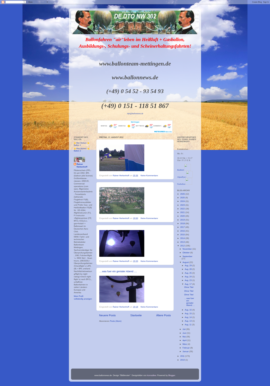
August (186, 262)
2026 (182, 194)
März (185, 344)
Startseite (136, 315)
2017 (182, 227)
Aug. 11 (188, 325)
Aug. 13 (188, 321)
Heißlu (180, 170)
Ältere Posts (163, 315)
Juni (185, 333)
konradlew (151, 375)
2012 (182, 246)
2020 (182, 216)
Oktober (186, 253)
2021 (182, 212)
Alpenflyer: (181, 177)
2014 (182, 238)
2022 (182, 209)
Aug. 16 (188, 310)
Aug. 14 (188, 317)
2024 (182, 201)
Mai (184, 337)
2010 (182, 360)
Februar (186, 348)
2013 (182, 242)
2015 (182, 235)
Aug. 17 (188, 284)
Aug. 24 (188, 277)
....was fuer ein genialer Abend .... (118, 271)
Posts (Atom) (116, 321)
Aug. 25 (188, 273)
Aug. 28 (188, 269)
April (185, 340)
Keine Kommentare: (150, 176)
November (187, 249)
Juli (184, 329)
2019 (182, 220)
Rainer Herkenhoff (82, 165)
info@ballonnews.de (135, 113)
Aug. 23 (188, 280)
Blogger (171, 375)
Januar (186, 351)
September (187, 256)
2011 (182, 356)
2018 (182, 223)
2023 (182, 205)
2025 (182, 198)
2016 (182, 231)
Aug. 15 (188, 313)
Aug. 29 (188, 266)
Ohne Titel (188, 287)
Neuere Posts (107, 315)
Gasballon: (181, 184)
